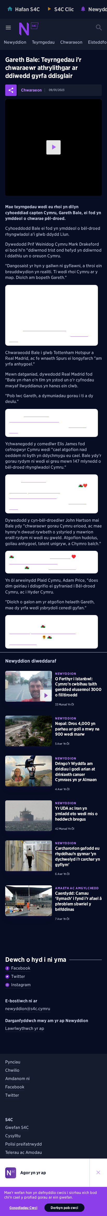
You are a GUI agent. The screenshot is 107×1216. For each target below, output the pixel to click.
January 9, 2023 (62, 567)
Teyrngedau (43, 42)
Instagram (21, 984)
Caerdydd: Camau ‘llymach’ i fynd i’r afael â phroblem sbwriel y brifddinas (78, 901)
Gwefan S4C (17, 1127)
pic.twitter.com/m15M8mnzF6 (34, 420)
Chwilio (12, 1070)
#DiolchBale (60, 556)
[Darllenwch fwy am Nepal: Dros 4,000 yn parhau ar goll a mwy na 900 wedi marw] (28, 731)
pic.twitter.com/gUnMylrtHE (33, 496)
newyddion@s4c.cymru (27, 1008)
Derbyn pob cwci (64, 1208)
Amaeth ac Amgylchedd (77, 888)
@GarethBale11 (36, 415)
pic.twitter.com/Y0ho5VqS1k (33, 562)
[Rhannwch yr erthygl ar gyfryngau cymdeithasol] (11, 90)
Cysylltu (13, 1135)
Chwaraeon (71, 42)
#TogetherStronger (44, 491)
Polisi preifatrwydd (23, 1144)
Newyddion (15, 42)
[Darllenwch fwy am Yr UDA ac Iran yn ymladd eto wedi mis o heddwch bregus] (28, 815)
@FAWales (18, 491)
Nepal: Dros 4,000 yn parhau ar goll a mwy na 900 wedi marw (77, 729)
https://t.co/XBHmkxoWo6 (53, 632)
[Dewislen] (8, 27)
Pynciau (12, 1062)
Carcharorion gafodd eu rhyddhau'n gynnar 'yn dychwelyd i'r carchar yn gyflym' (77, 856)
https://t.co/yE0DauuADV (44, 329)
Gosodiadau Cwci (23, 1208)
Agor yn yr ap (33, 1172)
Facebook (20, 968)
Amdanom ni (17, 1078)
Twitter (18, 976)
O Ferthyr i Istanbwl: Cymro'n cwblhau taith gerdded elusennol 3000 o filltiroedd (78, 686)
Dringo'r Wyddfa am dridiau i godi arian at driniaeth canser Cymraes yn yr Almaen (76, 771)
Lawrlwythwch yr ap (24, 1028)
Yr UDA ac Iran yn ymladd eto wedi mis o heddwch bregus (76, 814)
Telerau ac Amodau (23, 1152)
